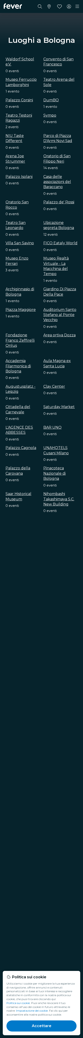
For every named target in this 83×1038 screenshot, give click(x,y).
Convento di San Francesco (58, 61)
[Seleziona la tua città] (49, 6)
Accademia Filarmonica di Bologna (18, 366)
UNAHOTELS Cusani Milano (56, 450)
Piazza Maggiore (21, 309)
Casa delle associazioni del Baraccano (57, 181)
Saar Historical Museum (18, 496)
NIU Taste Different (15, 138)
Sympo (49, 115)
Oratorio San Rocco (17, 204)
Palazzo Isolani (19, 176)
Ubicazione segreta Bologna (58, 225)
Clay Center (54, 386)
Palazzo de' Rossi (58, 202)
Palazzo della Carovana (18, 470)
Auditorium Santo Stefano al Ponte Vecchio (59, 314)
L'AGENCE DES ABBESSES (19, 430)
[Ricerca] (40, 6)
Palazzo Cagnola (21, 448)
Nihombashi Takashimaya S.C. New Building (58, 499)
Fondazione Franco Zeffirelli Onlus (20, 340)
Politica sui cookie (18, 1003)
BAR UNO (52, 427)
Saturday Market (59, 407)
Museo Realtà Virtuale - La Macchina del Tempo (56, 266)
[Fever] (13, 6)
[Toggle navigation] (77, 6)
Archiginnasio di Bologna (20, 291)
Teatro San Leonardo (16, 225)
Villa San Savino (20, 243)
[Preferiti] (59, 6)
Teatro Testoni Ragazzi (19, 118)
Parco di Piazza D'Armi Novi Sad (57, 138)
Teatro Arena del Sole (58, 82)
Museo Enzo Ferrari (17, 261)
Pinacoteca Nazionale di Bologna (54, 473)
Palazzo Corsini (19, 100)
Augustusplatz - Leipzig (21, 389)
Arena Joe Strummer (15, 158)
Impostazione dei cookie (32, 1010)
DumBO (51, 100)
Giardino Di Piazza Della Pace (59, 291)
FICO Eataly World (60, 243)
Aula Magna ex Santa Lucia (57, 363)
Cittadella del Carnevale (18, 409)
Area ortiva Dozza (59, 335)
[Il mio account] (69, 6)
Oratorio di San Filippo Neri (57, 158)
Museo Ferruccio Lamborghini (21, 82)
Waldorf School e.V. (20, 61)
